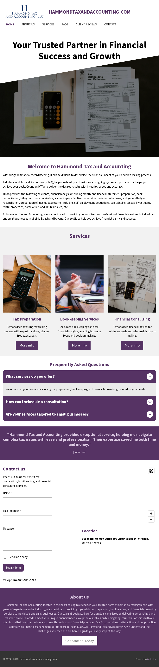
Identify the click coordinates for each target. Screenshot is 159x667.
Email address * (12, 511)
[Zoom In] (151, 513)
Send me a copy (18, 557)
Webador (151, 659)
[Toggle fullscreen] (151, 471)
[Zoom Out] (151, 519)
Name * (7, 493)
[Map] (119, 495)
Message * (9, 528)
